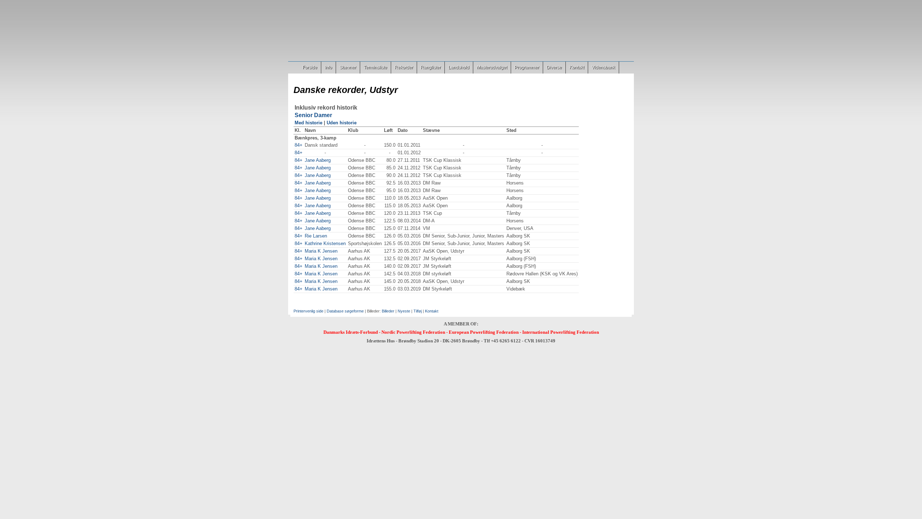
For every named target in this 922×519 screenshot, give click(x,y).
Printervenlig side (308, 311)
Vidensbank (603, 67)
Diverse (554, 67)
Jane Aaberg (318, 160)
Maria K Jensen (321, 251)
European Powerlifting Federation (484, 332)
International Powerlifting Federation (560, 332)
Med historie (308, 122)
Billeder (388, 311)
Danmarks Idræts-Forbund (350, 332)
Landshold (458, 67)
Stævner (348, 67)
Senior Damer (313, 115)
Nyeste (404, 311)
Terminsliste (375, 67)
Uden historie (342, 122)
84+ (299, 145)
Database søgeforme (345, 311)
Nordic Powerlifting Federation (413, 332)
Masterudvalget (492, 67)
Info (328, 67)
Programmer (527, 67)
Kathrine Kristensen (325, 243)
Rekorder (404, 67)
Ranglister (431, 67)
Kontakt (576, 67)
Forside (310, 67)
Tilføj (417, 311)
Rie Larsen (316, 236)
